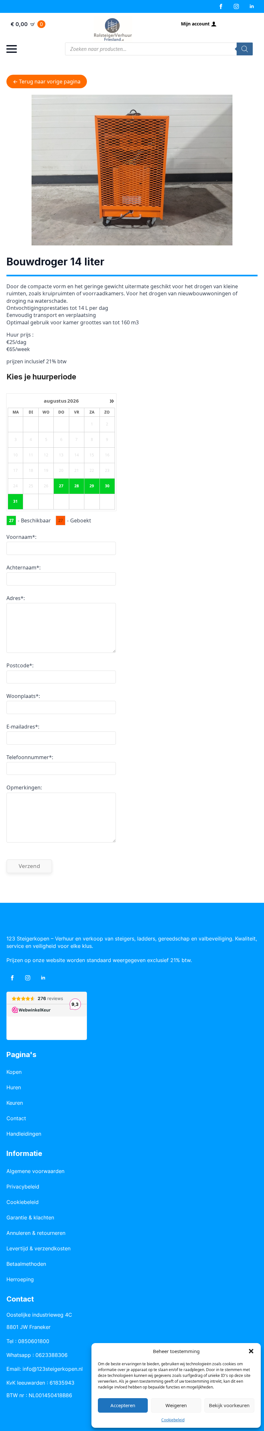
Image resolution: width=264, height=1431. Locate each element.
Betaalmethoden (26, 1264)
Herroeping (20, 1279)
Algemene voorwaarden (35, 1171)
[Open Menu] (11, 49)
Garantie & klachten (30, 1217)
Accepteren (122, 1405)
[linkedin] (252, 6)
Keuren (14, 1103)
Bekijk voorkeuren (229, 1405)
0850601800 (33, 1341)
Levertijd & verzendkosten (38, 1248)
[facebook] (221, 6)
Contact (16, 1118)
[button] (251, 1351)
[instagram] (236, 6)
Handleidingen (23, 1133)
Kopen (14, 1072)
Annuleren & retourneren (35, 1233)
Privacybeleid (22, 1186)
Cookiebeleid (172, 1420)
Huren (13, 1087)
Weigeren (176, 1405)
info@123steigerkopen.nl (53, 1369)
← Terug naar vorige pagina (46, 81)
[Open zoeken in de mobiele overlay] (159, 49)
